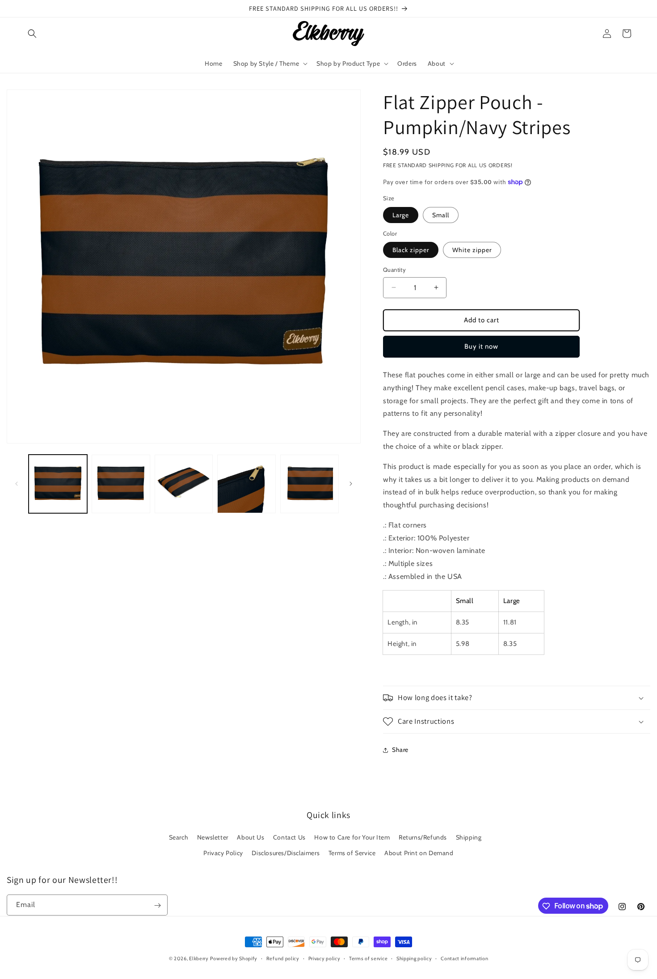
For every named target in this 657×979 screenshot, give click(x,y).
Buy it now (481, 346)
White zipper (472, 250)
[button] (32, 33)
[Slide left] (16, 484)
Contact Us (289, 837)
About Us (250, 837)
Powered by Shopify (233, 958)
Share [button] (400, 750)
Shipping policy (414, 958)
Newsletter (212, 837)
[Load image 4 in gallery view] (246, 484)
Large (400, 215)
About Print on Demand (419, 853)
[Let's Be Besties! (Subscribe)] (157, 905)
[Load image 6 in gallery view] (309, 484)
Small (440, 215)
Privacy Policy (223, 853)
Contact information (464, 958)
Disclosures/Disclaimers (286, 853)
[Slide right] (351, 484)
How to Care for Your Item (352, 837)
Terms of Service (352, 853)
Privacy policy (324, 958)
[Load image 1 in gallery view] (58, 484)
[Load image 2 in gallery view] (121, 484)
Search (179, 837)
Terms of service (368, 958)
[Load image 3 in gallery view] (184, 484)
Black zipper (410, 250)
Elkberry (199, 958)
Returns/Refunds (423, 837)
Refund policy (282, 958)
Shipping (469, 837)
